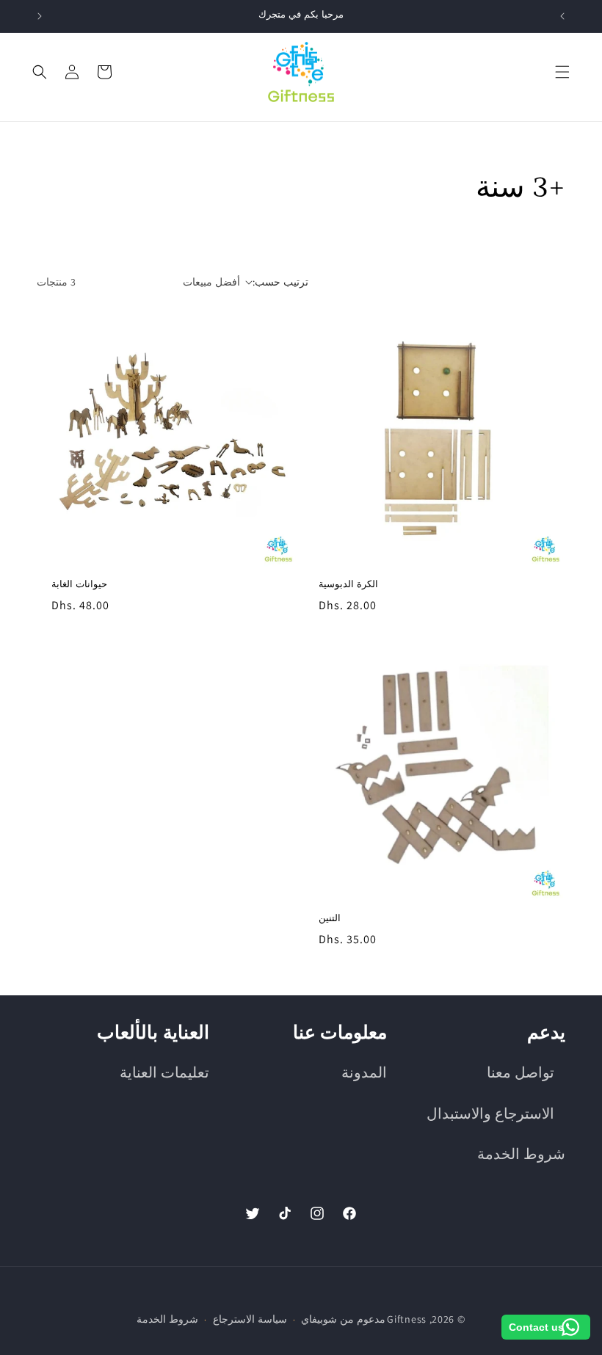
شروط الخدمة (521, 1153)
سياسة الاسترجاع (250, 1319)
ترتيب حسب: (280, 281)
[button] (562, 72)
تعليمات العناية (164, 1072)
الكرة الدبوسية (348, 584)
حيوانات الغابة (79, 584)
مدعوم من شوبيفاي (343, 1319)
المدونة (364, 1072)
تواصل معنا (520, 1072)
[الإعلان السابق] (562, 16)
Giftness (407, 1319)
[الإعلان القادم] (39, 16)
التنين (330, 918)
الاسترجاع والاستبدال (490, 1113)
